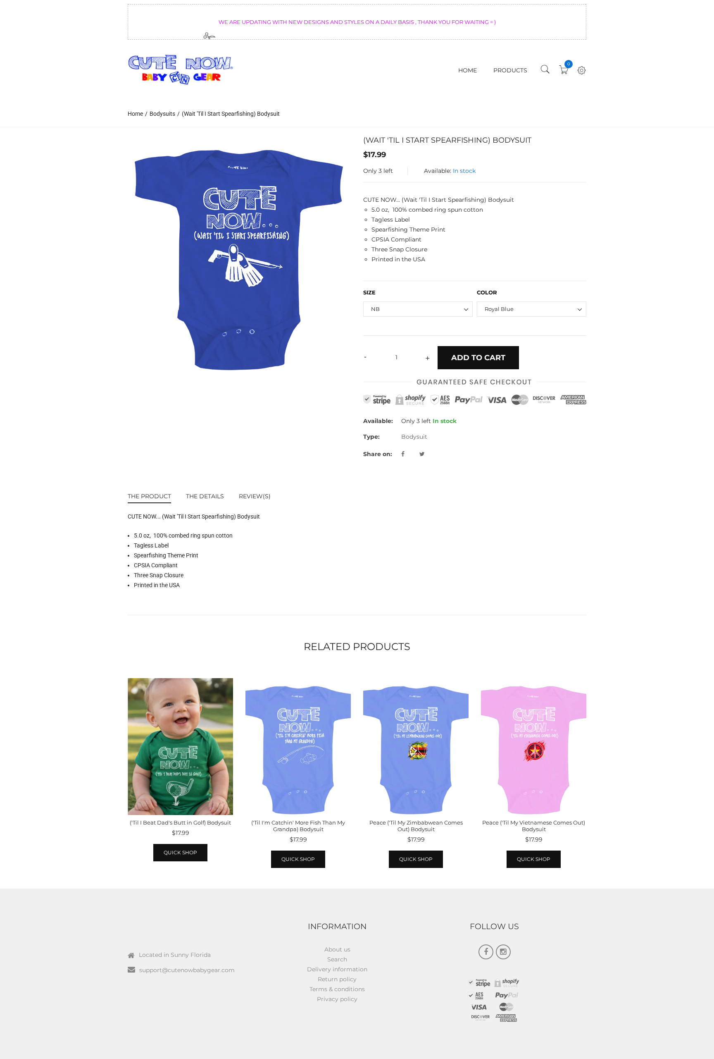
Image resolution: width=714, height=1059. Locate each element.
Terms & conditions (337, 989)
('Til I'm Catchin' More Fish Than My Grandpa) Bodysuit (298, 825)
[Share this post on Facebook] (409, 454)
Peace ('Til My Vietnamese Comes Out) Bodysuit (533, 825)
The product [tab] (149, 496)
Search (337, 959)
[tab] (153, 497)
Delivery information (337, 969)
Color (487, 292)
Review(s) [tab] (255, 496)
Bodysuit (414, 436)
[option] (239, 254)
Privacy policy (337, 999)
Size (369, 292)
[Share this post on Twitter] (422, 454)
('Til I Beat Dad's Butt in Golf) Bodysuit (180, 822)
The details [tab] (205, 496)
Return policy (337, 979)
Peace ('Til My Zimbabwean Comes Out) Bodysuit (416, 825)
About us (337, 949)
